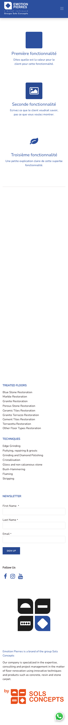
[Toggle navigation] (61, 8)
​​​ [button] (11, 550)
